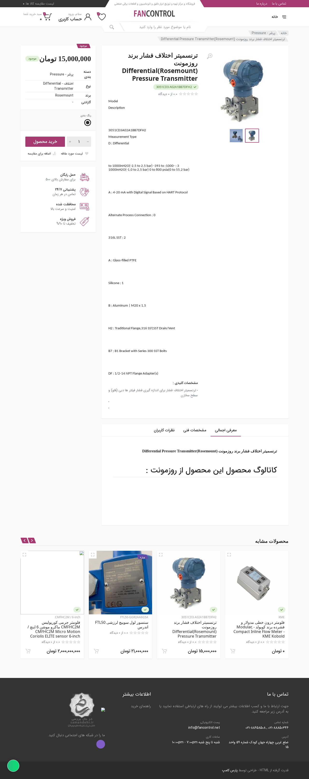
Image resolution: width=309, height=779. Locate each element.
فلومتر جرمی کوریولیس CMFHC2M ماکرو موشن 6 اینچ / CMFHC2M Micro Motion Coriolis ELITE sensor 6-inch (54, 629)
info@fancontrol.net (204, 727)
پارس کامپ (230, 770)
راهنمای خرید (141, 706)
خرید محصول (45, 141)
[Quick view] (229, 555)
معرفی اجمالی (226, 430)
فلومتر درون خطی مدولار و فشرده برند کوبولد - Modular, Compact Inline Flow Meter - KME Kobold (259, 629)
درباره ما (261, 3)
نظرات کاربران (164, 430)
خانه (275, 17)
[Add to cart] (232, 651)
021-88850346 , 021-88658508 (267, 727)
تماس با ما (279, 3)
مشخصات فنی (194, 430)
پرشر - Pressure (263, 33)
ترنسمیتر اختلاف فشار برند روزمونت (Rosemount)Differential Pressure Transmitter (194, 629)
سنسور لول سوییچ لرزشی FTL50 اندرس (121, 625)
